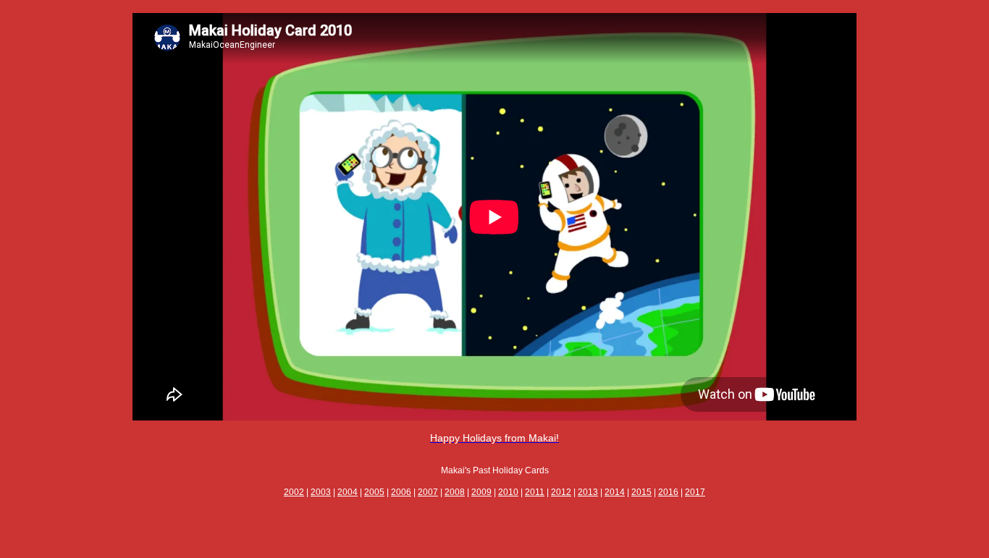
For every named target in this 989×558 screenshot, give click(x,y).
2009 (481, 492)
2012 (561, 492)
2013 (588, 492)
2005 (374, 492)
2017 (695, 492)
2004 (347, 492)
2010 (508, 492)
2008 (455, 492)
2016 (668, 492)
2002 (294, 492)
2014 (615, 492)
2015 (641, 492)
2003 (321, 492)
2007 (428, 492)
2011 (534, 492)
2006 (401, 492)
